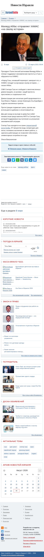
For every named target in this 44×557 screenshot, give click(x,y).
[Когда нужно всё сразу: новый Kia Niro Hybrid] (8, 388)
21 (33, 487)
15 (38, 484)
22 (38, 487)
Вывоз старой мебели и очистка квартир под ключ (26, 426)
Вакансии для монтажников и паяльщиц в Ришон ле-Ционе (25, 407)
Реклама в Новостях (29, 543)
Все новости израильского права (31, 355)
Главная (5, 506)
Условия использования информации (12, 555)
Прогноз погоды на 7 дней (12, 250)
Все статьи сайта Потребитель (32, 395)
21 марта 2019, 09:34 (35, 64)
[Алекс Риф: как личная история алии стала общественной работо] (8, 369)
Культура (6, 521)
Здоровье (28, 506)
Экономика (6, 512)
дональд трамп (24, 450)
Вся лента (38, 235)
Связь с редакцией (29, 537)
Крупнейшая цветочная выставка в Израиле (27, 267)
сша (5, 447)
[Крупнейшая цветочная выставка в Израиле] (8, 270)
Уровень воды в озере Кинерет (13, 252)
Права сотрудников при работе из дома (27, 307)
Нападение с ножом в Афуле (13, 232)
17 (11, 487)
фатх (33, 167)
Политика (6, 509)
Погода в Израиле (36, 255)
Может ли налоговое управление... (11, 337)
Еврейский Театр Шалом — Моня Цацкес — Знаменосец (27, 278)
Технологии (28, 509)
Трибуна (27, 518)
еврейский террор (10, 450)
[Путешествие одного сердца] (8, 379)
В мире (6, 64)
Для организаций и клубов (21, 295)
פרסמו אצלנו (26, 546)
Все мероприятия (36, 295)
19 (22, 487)
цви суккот (13, 447)
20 (27, 487)
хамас (4, 170)
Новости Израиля (22, 5)
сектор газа (23, 447)
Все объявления (37, 435)
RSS (5, 528)
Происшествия (7, 518)
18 (16, 487)
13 (27, 484)
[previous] (4, 470)
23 (5, 491)
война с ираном (9, 453)
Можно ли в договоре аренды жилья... (14, 344)
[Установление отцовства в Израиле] (8, 328)
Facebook (7, 535)
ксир (5, 457)
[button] (9, 12)
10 (11, 484)
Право (5, 515)
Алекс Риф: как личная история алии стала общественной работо (28, 367)
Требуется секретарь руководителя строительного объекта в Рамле (27, 417)
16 (5, 487)
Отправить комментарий (23, 68)
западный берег (23, 453)
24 (11, 491)
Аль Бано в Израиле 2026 (24, 288)
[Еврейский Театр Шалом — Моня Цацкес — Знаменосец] (8, 281)
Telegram (7, 531)
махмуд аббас (23, 167)
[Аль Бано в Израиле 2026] (8, 290)
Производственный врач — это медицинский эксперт (26, 317)
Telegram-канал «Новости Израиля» (23, 149)
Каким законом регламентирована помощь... (14, 350)
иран (32, 447)
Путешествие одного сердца (25, 376)
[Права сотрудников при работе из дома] (8, 309)
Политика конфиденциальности (33, 540)
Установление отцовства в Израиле (27, 325)
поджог (34, 453)
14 (33, 484)
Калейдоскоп (29, 515)
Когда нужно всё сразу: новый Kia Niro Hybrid (28, 387)
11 (16, 484)
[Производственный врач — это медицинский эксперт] (8, 318)
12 (22, 484)
